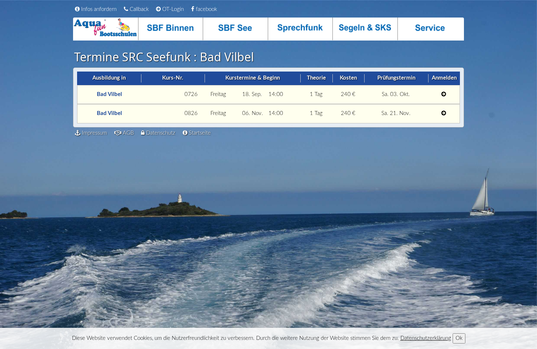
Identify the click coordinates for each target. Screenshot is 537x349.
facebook (205, 9)
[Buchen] (444, 94)
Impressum (93, 133)
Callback (138, 9)
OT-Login (172, 9)
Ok (459, 338)
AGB (127, 133)
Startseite (199, 133)
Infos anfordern (98, 9)
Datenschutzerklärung (425, 338)
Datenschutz (160, 133)
